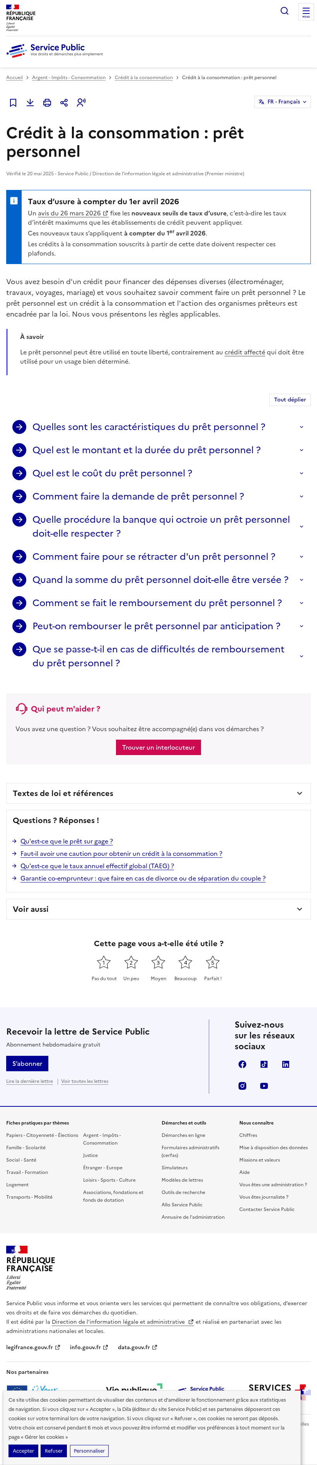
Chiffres (248, 1135)
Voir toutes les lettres (84, 1081)
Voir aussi (31, 909)
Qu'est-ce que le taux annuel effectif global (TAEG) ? (97, 866)
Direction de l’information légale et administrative (119, 1322)
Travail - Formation (27, 1172)
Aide (244, 1172)
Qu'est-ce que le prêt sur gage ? (66, 841)
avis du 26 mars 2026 (69, 213)
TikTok (264, 1064)
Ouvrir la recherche (284, 11)
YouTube (264, 1086)
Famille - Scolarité (26, 1147)
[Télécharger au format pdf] (30, 103)
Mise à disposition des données (273, 1147)
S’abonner (27, 1063)
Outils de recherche (183, 1192)
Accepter (23, 1451)
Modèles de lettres (182, 1180)
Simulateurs (174, 1167)
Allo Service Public (182, 1204)
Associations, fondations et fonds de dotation (113, 1196)
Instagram (242, 1086)
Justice (90, 1155)
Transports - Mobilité (29, 1197)
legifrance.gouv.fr (29, 1347)
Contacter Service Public (267, 1209)
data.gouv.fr (134, 1347)
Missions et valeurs (259, 1160)
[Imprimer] (47, 103)
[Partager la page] (64, 103)
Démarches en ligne (183, 1135)
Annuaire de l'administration (193, 1217)
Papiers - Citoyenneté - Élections (42, 1135)
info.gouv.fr (85, 1347)
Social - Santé (21, 1160)
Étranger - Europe (103, 1167)
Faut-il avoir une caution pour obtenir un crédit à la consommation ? (121, 853)
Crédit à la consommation (144, 77)
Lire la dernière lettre (29, 1081)
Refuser (54, 1451)
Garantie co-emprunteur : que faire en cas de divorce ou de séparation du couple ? (143, 878)
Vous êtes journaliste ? (263, 1197)
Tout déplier (290, 400)
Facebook (242, 1064)
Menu (306, 17)
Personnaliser (89, 1451)
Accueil (14, 77)
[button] (81, 103)
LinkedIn (285, 1064)
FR (284, 102)
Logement (17, 1184)
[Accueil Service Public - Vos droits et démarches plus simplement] (56, 58)
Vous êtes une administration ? (273, 1184)
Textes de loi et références (63, 793)
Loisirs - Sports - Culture (109, 1180)
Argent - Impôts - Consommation (69, 77)
